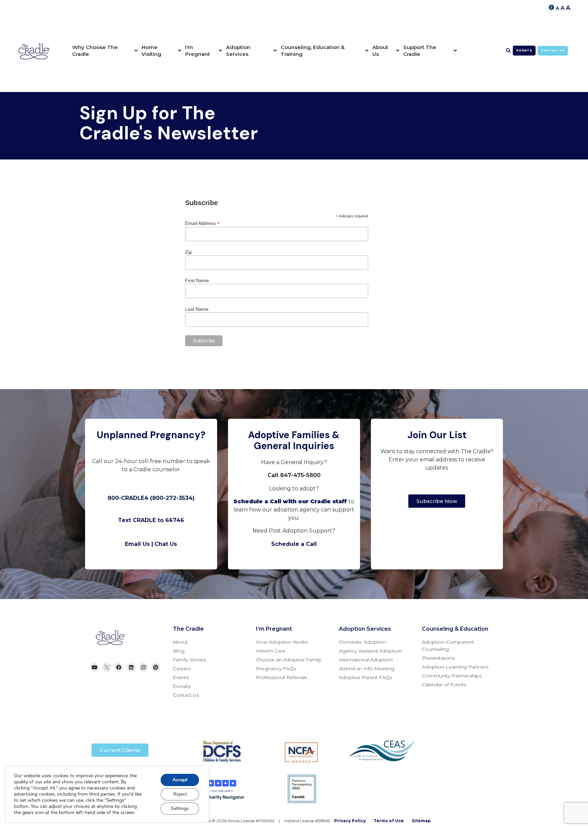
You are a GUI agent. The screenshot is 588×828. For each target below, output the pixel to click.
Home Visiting (151, 51)
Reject (180, 794)
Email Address (202, 223)
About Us (380, 51)
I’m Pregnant (197, 51)
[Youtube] (94, 667)
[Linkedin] (131, 667)
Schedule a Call (294, 544)
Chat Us (165, 544)
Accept (180, 780)
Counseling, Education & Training (313, 51)
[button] (508, 50)
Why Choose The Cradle (95, 51)
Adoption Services (238, 51)
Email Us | (139, 544)
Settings (180, 808)
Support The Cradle (419, 51)
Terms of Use (389, 820)
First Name (197, 280)
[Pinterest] (155, 667)
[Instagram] (143, 667)
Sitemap (421, 820)
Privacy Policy (350, 820)
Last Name (197, 309)
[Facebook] (119, 667)
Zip (188, 252)
